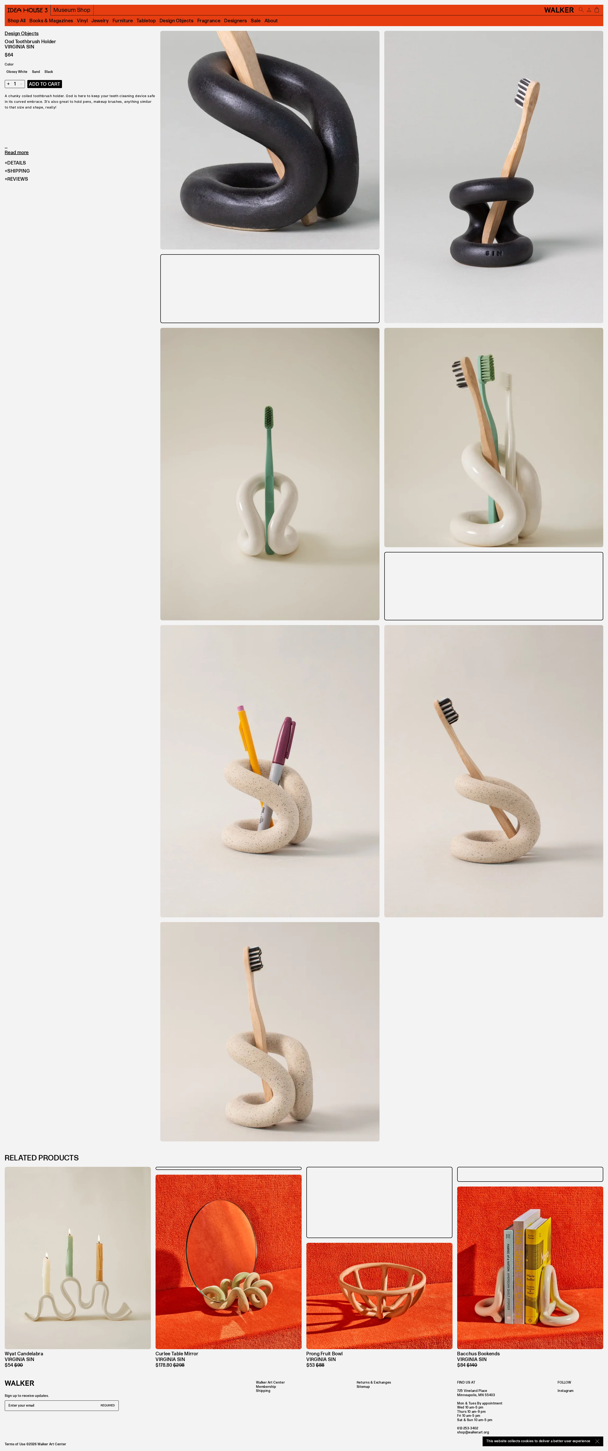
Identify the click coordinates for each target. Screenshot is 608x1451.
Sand (36, 72)
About (271, 21)
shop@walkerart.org (473, 1432)
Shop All (17, 21)
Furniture (123, 21)
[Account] (589, 10)
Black (49, 72)
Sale (256, 21)
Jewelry (100, 21)
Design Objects (177, 21)
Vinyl (82, 21)
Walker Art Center (270, 1382)
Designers (235, 21)
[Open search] (581, 10)
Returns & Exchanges (374, 1382)
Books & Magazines (51, 21)
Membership (266, 1387)
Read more (17, 152)
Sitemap (363, 1387)
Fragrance (209, 21)
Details (16, 163)
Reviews (17, 179)
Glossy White (17, 72)
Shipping (18, 171)
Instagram (566, 1391)
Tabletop (146, 21)
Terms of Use (15, 1444)
